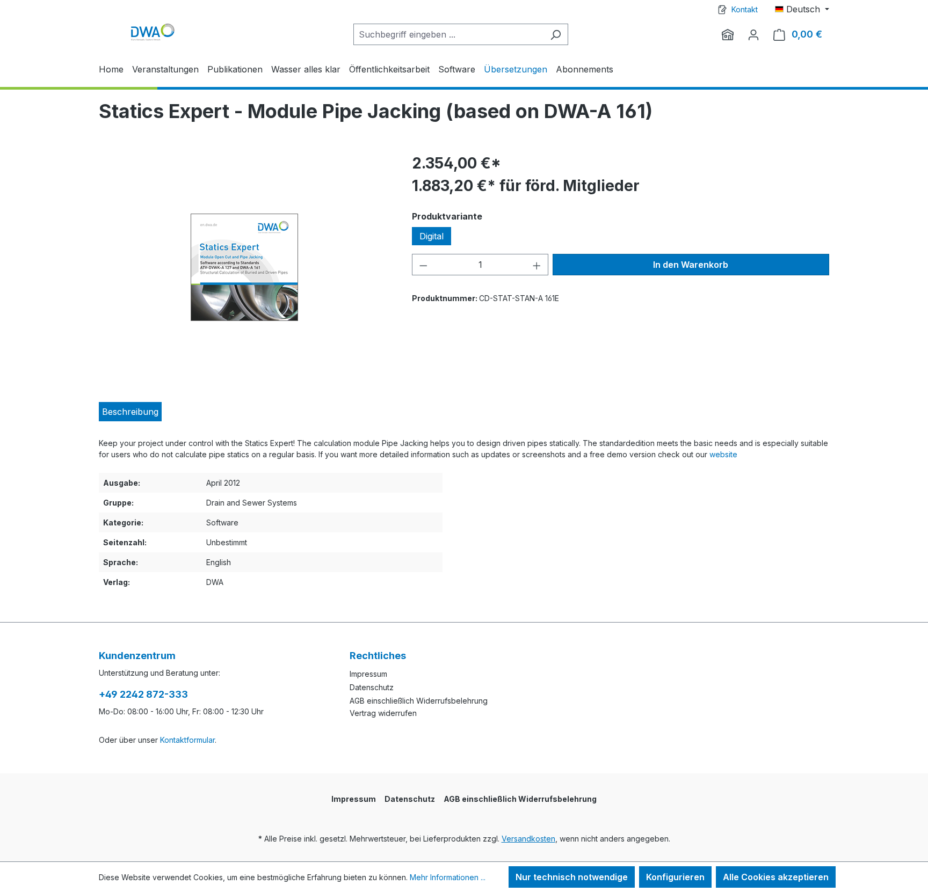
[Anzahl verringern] (423, 264)
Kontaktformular (187, 739)
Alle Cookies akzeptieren (776, 877)
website (723, 454)
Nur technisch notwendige (572, 877)
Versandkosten (528, 838)
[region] (244, 267)
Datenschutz (372, 687)
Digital (431, 236)
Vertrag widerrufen (383, 713)
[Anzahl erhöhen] (537, 264)
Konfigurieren (675, 877)
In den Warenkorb (690, 264)
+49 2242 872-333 (143, 694)
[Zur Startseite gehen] (152, 32)
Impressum (368, 673)
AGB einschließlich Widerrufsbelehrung (419, 700)
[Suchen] (555, 34)
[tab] (130, 411)
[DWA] (728, 34)
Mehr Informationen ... (447, 877)
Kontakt (744, 9)
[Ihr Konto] (753, 34)
